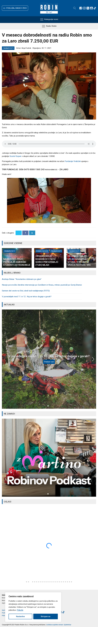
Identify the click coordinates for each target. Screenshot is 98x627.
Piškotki (20, 610)
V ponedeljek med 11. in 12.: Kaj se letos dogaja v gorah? (26, 296)
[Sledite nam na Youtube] (91, 8)
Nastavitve (20, 616)
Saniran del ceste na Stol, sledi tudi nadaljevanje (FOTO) (26, 291)
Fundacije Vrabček (73, 161)
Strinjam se (45, 616)
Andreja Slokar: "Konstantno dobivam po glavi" (21, 279)
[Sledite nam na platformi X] (87, 8)
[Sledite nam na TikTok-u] (95, 8)
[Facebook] (25, 233)
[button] (15, 8)
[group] (49, 458)
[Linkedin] (32, 233)
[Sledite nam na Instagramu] (84, 8)
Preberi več (49, 362)
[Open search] (75, 8)
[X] (19, 233)
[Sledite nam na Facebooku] (80, 8)
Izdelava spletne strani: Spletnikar (59, 625)
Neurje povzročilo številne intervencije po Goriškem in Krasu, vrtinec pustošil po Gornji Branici (42, 285)
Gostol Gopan (15, 156)
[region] (33, 607)
